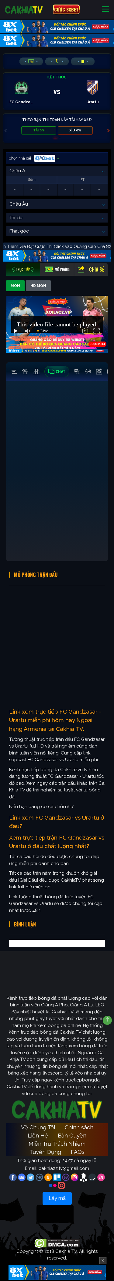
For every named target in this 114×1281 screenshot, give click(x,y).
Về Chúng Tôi (38, 1127)
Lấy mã (57, 1198)
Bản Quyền (72, 1135)
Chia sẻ (96, 269)
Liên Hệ (38, 1135)
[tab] (23, 269)
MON (15, 286)
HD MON (38, 286)
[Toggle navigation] (105, 9)
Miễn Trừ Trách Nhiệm (57, 1144)
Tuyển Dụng (45, 1152)
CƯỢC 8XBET (66, 9)
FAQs (78, 1152)
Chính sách (79, 1127)
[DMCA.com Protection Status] (57, 1243)
